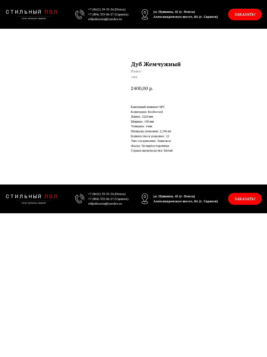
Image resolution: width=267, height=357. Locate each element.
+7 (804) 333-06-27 (101, 14)
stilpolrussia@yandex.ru (105, 19)
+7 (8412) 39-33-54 (101, 9)
